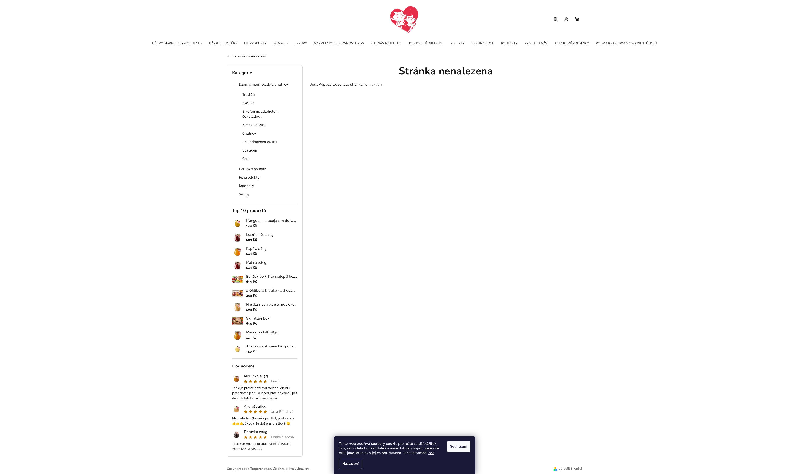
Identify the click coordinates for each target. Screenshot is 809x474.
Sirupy (244, 194)
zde (431, 453)
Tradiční (249, 95)
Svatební (249, 150)
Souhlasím (458, 446)
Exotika (248, 103)
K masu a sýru (254, 125)
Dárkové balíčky (252, 169)
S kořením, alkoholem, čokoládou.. (260, 114)
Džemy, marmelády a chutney (263, 84)
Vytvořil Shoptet (570, 468)
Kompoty (246, 186)
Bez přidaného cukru (259, 142)
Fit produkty (249, 177)
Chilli (246, 159)
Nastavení (350, 464)
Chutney (249, 133)
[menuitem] (177, 43)
